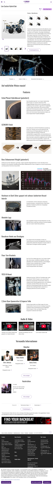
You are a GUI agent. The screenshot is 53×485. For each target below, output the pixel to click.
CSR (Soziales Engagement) (46, 453)
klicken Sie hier (6, 477)
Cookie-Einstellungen (6, 482)
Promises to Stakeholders (45, 447)
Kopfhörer (3, 455)
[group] (7, 48)
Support (29, 437)
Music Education (18, 437)
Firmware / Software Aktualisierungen (31, 451)
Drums (22, 432)
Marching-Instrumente (6, 453)
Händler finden (17, 459)
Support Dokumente (31, 453)
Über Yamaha (43, 437)
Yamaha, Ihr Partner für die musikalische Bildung (20, 445)
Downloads (37, 405)
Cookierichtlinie (16, 479)
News (16, 452)
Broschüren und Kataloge (32, 447)
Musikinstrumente (17, 432)
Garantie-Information (31, 441)
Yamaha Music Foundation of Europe (20, 442)
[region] (26, 476)
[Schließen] (51, 469)
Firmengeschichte (44, 450)
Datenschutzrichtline (9, 479)
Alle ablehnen (47, 482)
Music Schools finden (19, 448)
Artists (16, 455)
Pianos (3, 440)
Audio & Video (22, 79)
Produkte (26, 432)
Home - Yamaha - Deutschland (7, 432)
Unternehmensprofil (44, 440)
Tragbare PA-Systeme (6, 456)
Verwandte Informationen (36, 79)
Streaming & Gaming (5, 459)
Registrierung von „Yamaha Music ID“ (33, 459)
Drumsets (31, 432)
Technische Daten (25, 405)
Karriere (42, 444)
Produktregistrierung (31, 464)
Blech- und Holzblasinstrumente (5, 448)
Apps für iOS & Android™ (6, 462)
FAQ (28, 443)
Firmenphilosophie (44, 446)
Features (11, 79)
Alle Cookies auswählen (36, 482)
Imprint (2, 479)
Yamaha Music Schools (19, 440)
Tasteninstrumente (5, 441)
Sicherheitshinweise (31, 455)
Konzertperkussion (5, 452)
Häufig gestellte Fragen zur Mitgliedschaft (33, 466)
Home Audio (4, 458)
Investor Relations (44, 452)
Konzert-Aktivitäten (18, 447)
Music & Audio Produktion (6, 443)
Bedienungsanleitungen (32, 449)
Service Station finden (32, 446)
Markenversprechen (44, 443)
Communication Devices (6, 461)
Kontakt (29, 440)
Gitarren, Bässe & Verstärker (7, 444)
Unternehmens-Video (44, 441)
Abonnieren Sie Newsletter (32, 463)
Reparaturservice (31, 444)
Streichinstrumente (5, 450)
